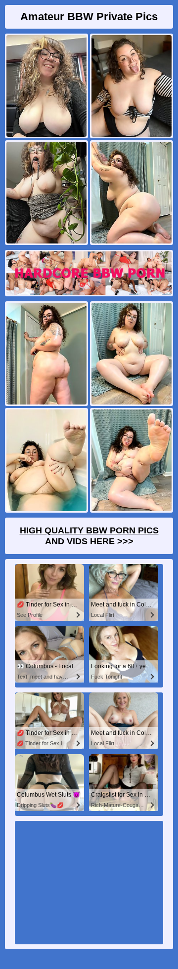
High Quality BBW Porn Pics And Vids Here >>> (89, 535)
